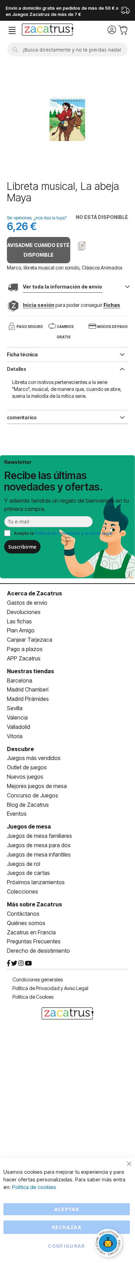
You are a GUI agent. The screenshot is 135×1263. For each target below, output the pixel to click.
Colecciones (22, 891)
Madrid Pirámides (28, 698)
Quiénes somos (26, 922)
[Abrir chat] (109, 1244)
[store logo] (47, 30)
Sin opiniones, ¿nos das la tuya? (36, 217)
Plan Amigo (21, 630)
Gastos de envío (27, 602)
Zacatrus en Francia (31, 932)
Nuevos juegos (25, 776)
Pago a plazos (25, 649)
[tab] (67, 368)
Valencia (17, 717)
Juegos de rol (23, 863)
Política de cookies (34, 1187)
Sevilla (14, 708)
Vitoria (14, 736)
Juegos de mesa (29, 826)
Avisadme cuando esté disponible (38, 250)
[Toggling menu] (12, 31)
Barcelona (19, 680)
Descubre (20, 748)
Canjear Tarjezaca (29, 639)
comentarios (22, 417)
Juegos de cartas (28, 872)
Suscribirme (22, 546)
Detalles (16, 369)
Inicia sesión (38, 305)
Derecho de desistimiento (38, 950)
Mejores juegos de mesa (37, 785)
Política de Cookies (32, 997)
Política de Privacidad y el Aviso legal (73, 533)
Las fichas (19, 621)
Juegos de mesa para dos (39, 845)
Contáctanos (23, 913)
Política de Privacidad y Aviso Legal (50, 988)
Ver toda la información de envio (62, 287)
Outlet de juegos (27, 767)
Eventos (17, 813)
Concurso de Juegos (32, 795)
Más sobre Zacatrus (34, 904)
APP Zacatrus (23, 658)
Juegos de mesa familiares (39, 835)
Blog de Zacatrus (28, 804)
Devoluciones (23, 611)
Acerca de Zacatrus (34, 593)
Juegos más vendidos (34, 757)
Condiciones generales (37, 979)
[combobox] (67, 49)
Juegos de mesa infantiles (39, 854)
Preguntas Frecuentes (34, 941)
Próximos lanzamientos (36, 882)
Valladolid (18, 726)
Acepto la (63, 533)
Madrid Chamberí (27, 689)
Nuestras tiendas (30, 671)
